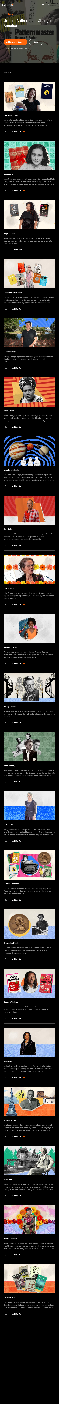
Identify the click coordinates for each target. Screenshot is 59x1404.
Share (36, 42)
